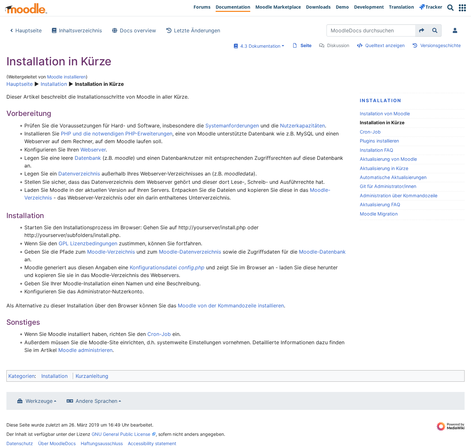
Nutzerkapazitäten (302, 125)
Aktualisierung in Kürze (384, 168)
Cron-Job (370, 131)
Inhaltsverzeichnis (80, 30)
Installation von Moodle (385, 113)
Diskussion (338, 45)
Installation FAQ (376, 150)
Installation (54, 84)
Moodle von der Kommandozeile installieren (231, 305)
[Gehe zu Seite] (421, 30)
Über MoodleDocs (57, 443)
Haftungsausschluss (102, 443)
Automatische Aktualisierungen (393, 177)
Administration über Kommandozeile (398, 195)
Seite (306, 45)
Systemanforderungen (232, 125)
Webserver (93, 149)
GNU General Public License (121, 434)
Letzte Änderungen (197, 30)
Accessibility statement (152, 443)
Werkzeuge (39, 401)
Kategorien (21, 376)
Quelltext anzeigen (385, 45)
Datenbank (88, 158)
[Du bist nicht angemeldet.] (456, 30)
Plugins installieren (379, 140)
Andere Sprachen (96, 401)
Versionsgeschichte (440, 45)
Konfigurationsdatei (167, 267)
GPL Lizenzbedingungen (88, 243)
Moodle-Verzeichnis (111, 251)
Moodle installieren (66, 76)
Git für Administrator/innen (388, 186)
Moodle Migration (379, 213)
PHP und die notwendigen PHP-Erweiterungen (116, 133)
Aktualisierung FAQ (380, 204)
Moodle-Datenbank (322, 251)
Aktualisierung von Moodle (388, 159)
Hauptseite (28, 30)
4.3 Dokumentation (259, 46)
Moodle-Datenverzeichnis (190, 251)
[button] (462, 8)
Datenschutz (19, 443)
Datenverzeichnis (79, 173)
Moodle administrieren (85, 350)
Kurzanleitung (92, 376)
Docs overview (138, 30)
